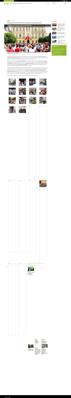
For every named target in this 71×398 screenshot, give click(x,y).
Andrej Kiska (30, 263)
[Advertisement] (35, 12)
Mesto (11, 3)
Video (28, 3)
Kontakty (16, 0)
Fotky (25, 3)
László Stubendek (39, 263)
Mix (31, 3)
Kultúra (21, 3)
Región (14, 3)
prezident (29, 264)
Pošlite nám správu (57, 54)
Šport (18, 3)
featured (33, 263)
